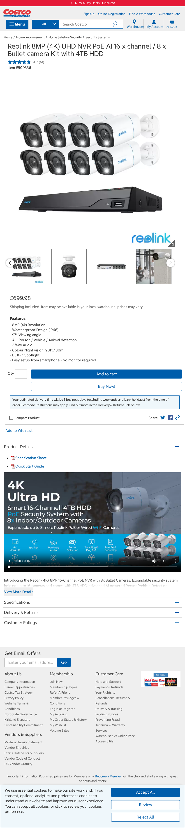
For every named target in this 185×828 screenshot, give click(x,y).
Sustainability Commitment (24, 725)
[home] (17, 13)
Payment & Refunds (109, 687)
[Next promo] (170, 263)
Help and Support (108, 682)
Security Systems (98, 37)
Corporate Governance (21, 714)
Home (8, 37)
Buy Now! (106, 386)
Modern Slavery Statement (23, 742)
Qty (11, 373)
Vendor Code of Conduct (22, 758)
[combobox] (45, 23)
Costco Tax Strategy (18, 692)
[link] (162, 418)
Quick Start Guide (29, 466)
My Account (58, 714)
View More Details (18, 591)
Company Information (20, 682)
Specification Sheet (30, 458)
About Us (13, 673)
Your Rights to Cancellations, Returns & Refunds (112, 697)
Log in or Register (62, 709)
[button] (118, 24)
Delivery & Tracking (108, 709)
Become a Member (108, 776)
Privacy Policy (14, 698)
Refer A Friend (60, 692)
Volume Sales (59, 730)
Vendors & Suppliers (23, 734)
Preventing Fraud (107, 720)
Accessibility (104, 741)
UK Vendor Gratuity (18, 764)
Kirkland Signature (17, 720)
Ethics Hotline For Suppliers (24, 753)
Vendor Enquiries (17, 748)
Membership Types (63, 687)
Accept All (145, 792)
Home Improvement (30, 37)
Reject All (145, 817)
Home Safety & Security (65, 37)
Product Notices (106, 714)
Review (145, 804)
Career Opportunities (20, 687)
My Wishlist (58, 725)
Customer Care (109, 673)
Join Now (56, 682)
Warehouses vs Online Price (115, 736)
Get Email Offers (23, 653)
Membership (61, 673)
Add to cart (106, 374)
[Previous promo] (10, 263)
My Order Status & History (68, 720)
